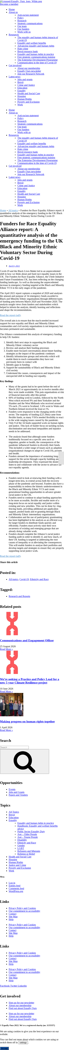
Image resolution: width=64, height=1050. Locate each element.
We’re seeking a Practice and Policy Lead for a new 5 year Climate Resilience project (29, 681)
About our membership (28, 68)
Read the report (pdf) (10, 315)
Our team (22, 26)
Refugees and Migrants (28, 851)
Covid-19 (24, 579)
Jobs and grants (24, 79)
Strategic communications (30, 23)
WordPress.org (16, 891)
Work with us (24, 31)
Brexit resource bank (27, 51)
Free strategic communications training (36, 57)
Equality (21, 90)
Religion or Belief (26, 854)
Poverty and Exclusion (28, 102)
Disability (22, 840)
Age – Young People (27, 837)
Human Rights (24, 99)
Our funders (23, 29)
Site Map (13, 916)
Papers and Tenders (18, 795)
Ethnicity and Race (39, 579)
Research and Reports (19, 596)
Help (11, 919)
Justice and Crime (17, 865)
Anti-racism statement (28, 15)
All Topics (14, 812)
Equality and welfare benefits (31, 43)
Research (21, 20)
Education (22, 88)
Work (20, 104)
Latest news (14, 76)
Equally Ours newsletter (29, 71)
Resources (14, 34)
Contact (12, 913)
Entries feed (14, 885)
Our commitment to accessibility (24, 911)
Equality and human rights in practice (35, 54)
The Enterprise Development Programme (37, 59)
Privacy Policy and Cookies (22, 908)
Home (12, 9)
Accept (4, 1048)
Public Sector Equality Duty (31, 831)
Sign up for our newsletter (21, 1002)
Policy (20, 17)
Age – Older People (27, 834)
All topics (13, 210)
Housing (21, 96)
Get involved (15, 65)
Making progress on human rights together (27, 721)
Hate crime (22, 48)
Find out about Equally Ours (23, 1008)
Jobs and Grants (16, 792)
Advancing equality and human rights (35, 45)
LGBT (20, 848)
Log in (12, 883)
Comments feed (16, 888)
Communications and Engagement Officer (27, 640)
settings (23, 1042)
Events (12, 789)
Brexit (20, 82)
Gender (21, 845)
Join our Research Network (30, 73)
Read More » (6, 649)
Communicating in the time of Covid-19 (37, 62)
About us (13, 12)
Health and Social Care (28, 93)
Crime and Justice (26, 85)
